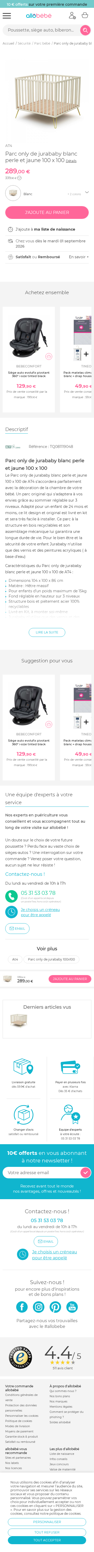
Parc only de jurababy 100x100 (51, 959)
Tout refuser (47, 1532)
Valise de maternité (62, 1469)
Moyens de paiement (19, 1431)
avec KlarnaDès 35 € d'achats (70, 1087)
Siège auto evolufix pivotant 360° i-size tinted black (29, 374)
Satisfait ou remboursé (20, 1442)
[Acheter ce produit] (48, 356)
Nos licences (13, 1468)
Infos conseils (58, 1459)
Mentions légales (61, 1406)
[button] (19, 178)
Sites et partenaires (18, 1457)
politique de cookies (65, 1514)
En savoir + (79, 257)
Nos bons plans (60, 1396)
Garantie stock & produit (21, 1436)
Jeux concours (59, 1464)
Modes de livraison (17, 1426)
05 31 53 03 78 (70, 1138)
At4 (8, 145)
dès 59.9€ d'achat (23, 1084)
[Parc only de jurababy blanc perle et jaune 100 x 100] (18, 1021)
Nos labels (12, 1463)
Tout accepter (47, 1540)
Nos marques (58, 1401)
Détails (71, 161)
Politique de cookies (18, 1421)
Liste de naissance (62, 1454)
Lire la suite (47, 632)
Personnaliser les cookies (21, 1416)
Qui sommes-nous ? (63, 1391)
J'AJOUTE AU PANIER (70, 979)
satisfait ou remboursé (23, 1132)
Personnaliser (47, 1522)
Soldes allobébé (60, 1422)
